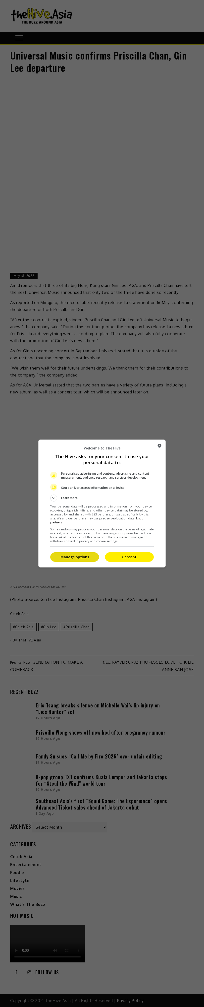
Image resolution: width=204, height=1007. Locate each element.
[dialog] (102, 503)
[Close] (159, 446)
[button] (102, 498)
